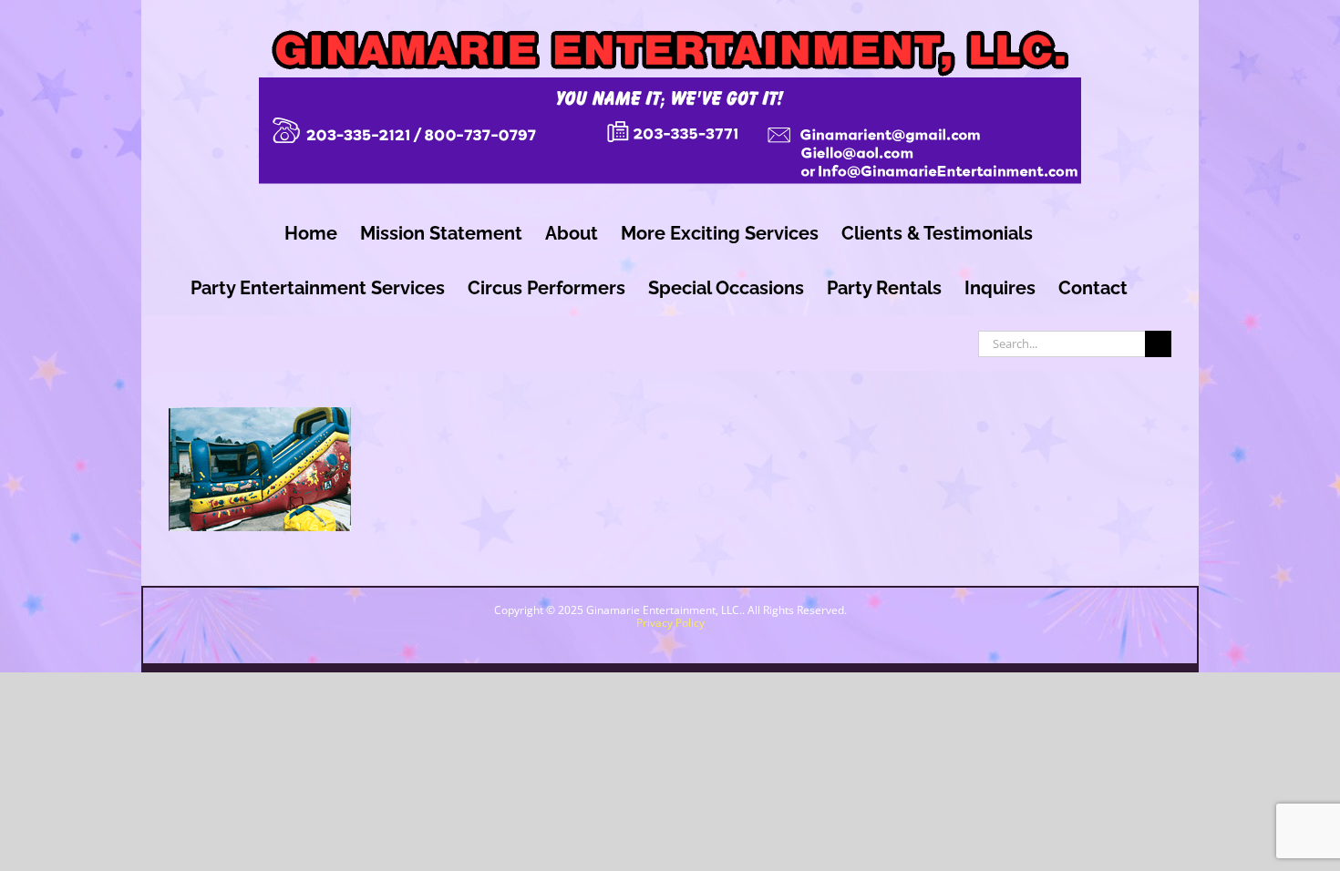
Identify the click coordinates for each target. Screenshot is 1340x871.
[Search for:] (1061, 342)
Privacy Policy (670, 622)
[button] (1174, 799)
